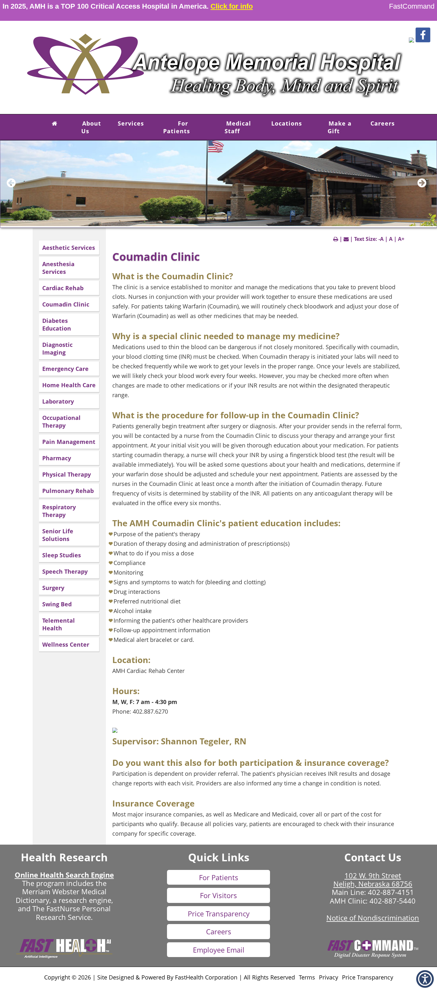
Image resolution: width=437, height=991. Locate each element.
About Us (91, 127)
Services (131, 123)
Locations (286, 123)
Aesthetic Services (68, 247)
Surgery (53, 588)
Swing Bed (57, 604)
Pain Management (68, 442)
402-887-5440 (392, 900)
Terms (307, 977)
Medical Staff (238, 127)
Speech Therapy (65, 571)
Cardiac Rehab (62, 288)
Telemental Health (58, 624)
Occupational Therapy (61, 421)
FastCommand (411, 6)
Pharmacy (56, 458)
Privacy (328, 977)
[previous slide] (15, 186)
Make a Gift (340, 127)
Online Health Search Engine (64, 875)
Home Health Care (69, 385)
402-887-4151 (391, 892)
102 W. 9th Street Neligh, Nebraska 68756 (372, 880)
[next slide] (425, 186)
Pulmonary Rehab (68, 491)
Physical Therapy (66, 474)
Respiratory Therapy (59, 511)
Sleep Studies (61, 555)
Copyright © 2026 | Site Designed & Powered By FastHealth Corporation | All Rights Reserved (169, 977)
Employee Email (218, 949)
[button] (411, 41)
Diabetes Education (56, 324)
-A (381, 238)
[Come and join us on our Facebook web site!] (423, 41)
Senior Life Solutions (57, 535)
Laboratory (58, 401)
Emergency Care (65, 369)
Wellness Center (65, 644)
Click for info (232, 6)
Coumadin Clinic (65, 304)
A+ (401, 238)
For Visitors (218, 895)
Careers (382, 123)
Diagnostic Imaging (57, 348)
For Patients (176, 127)
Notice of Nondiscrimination (372, 917)
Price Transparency (219, 913)
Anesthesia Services (58, 267)
